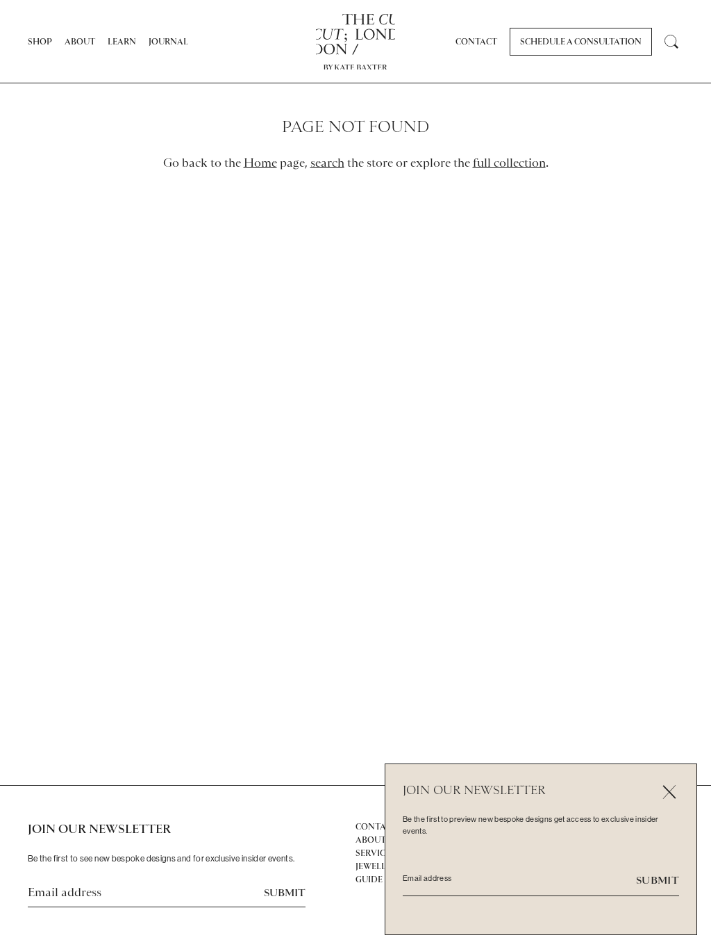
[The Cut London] (356, 34)
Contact (476, 42)
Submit (285, 892)
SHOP (40, 42)
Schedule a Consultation (581, 42)
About (80, 42)
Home (260, 163)
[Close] (669, 791)
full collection (509, 163)
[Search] (671, 42)
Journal (168, 42)
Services (375, 853)
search (327, 163)
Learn (122, 42)
